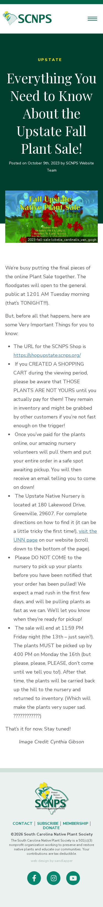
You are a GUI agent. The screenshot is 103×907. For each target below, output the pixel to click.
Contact (23, 823)
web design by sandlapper (52, 861)
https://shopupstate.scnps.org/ (47, 355)
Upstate (50, 59)
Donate (51, 828)
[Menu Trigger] (92, 18)
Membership (75, 823)
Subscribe (48, 823)
